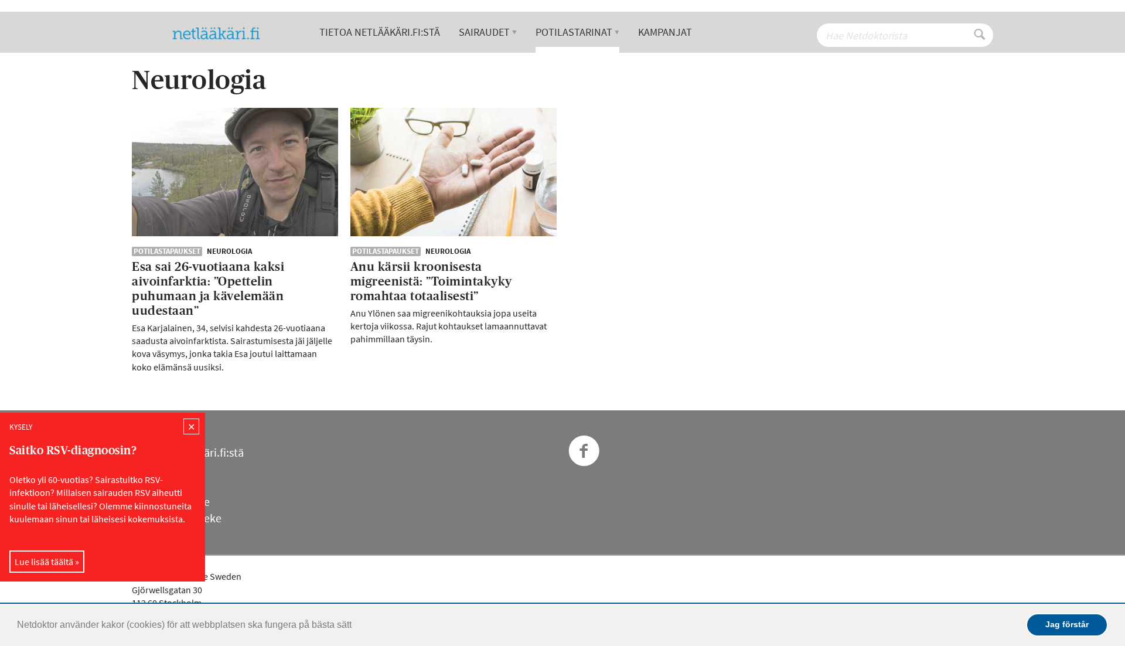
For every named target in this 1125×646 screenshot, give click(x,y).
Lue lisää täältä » (47, 561)
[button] (355, 626)
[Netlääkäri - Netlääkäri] (221, 33)
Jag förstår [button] (1067, 624)
